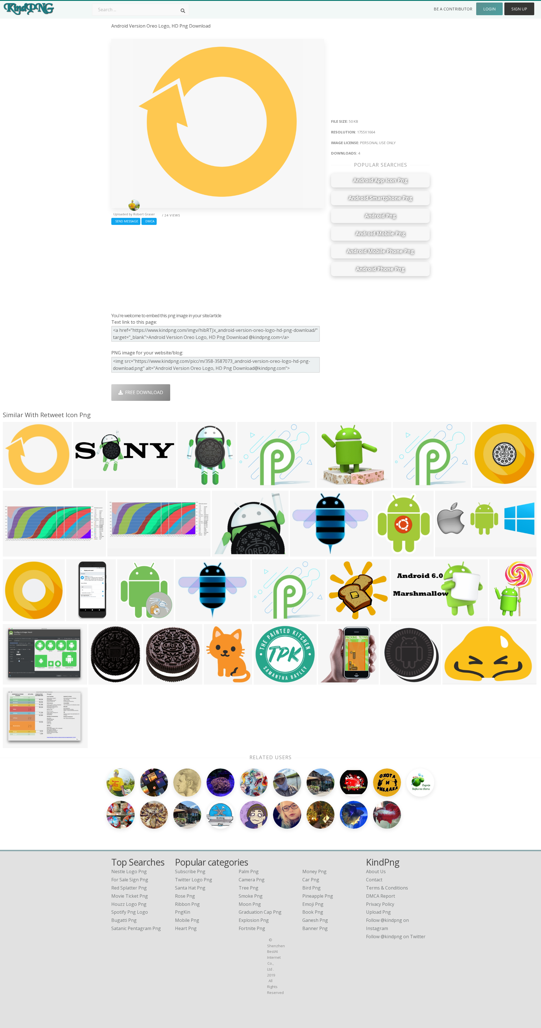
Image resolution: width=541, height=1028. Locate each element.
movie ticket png (129, 896)
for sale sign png (129, 880)
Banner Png (315, 928)
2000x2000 (485, 484)
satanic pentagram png (136, 928)
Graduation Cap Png (260, 912)
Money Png (314, 871)
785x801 (390, 680)
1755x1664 (16, 484)
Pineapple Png (317, 896)
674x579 (222, 552)
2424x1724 (16, 744)
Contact (374, 880)
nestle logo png (129, 871)
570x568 (328, 680)
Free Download (143, 392)
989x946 (264, 680)
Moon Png (250, 904)
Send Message (126, 221)
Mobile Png (187, 920)
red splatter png (129, 888)
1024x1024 (156, 680)
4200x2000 (86, 484)
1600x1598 (303, 552)
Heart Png (186, 928)
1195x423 (119, 552)
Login (489, 9)
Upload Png (378, 912)
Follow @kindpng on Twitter (395, 936)
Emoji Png (312, 904)
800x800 (214, 680)
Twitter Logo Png (193, 880)
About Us (376, 871)
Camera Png (252, 880)
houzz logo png (129, 904)
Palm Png (249, 871)
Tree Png (248, 888)
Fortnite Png (252, 928)
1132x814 (14, 680)
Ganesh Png (315, 920)
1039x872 (249, 484)
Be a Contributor (453, 9)
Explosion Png (254, 920)
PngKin (182, 912)
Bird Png (311, 888)
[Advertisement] (217, 267)
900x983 (384, 552)
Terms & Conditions (387, 888)
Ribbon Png (187, 904)
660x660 (186, 617)
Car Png (310, 880)
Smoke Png (251, 896)
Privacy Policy (380, 904)
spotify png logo (129, 912)
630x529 (262, 617)
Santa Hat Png (190, 888)
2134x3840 (79, 617)
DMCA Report (380, 896)
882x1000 (100, 680)
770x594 (327, 484)
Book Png (312, 912)
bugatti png (124, 920)
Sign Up (519, 9)
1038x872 (404, 484)
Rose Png (185, 896)
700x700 (128, 617)
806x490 (401, 617)
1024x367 (14, 552)
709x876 (188, 484)
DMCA (149, 221)
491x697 (499, 617)
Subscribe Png (190, 871)
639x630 (337, 617)
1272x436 (447, 552)
